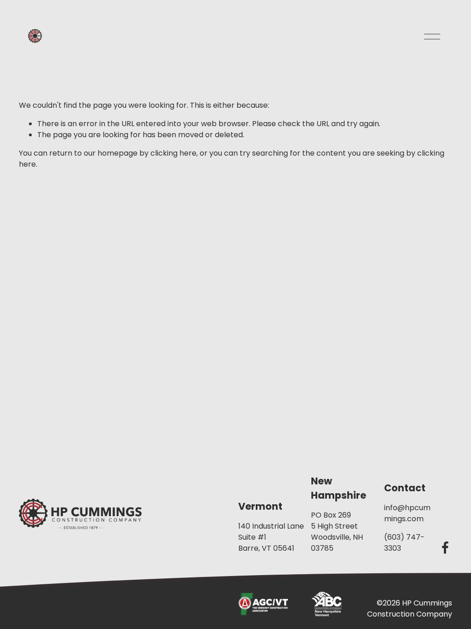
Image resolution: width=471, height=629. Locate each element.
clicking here (173, 153)
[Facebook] (445, 547)
